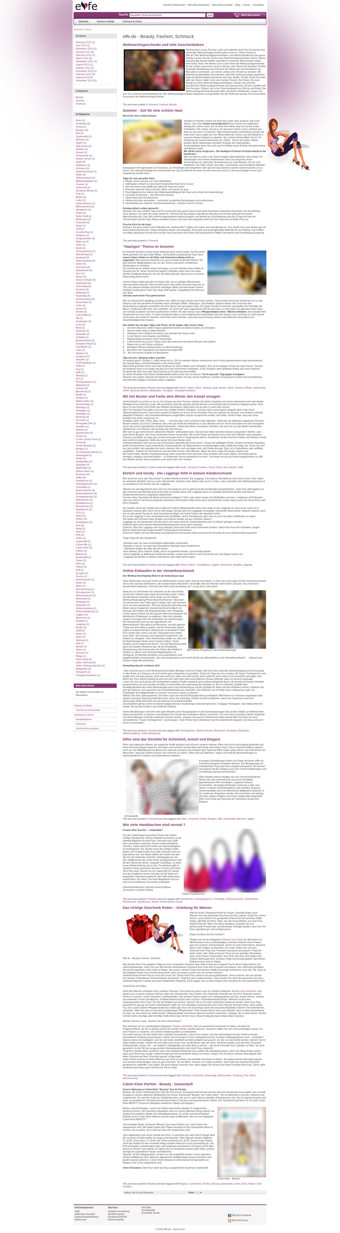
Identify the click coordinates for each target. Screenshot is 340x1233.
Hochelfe (80, 420)
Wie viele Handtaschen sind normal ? (154, 825)
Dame (179, 901)
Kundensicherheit (117, 1216)
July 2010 (81, 45)
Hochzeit (80, 289)
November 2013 (84, 80)
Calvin (237, 1183)
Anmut (203, 818)
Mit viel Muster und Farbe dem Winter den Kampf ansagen (171, 396)
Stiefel (79, 458)
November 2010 (84, 48)
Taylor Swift (82, 216)
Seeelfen (80, 426)
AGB (77, 1211)
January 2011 (83, 52)
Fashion (163, 104)
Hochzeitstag (83, 404)
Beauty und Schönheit (244, 991)
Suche (123, 14)
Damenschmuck (84, 171)
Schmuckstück (83, 299)
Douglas (127, 1186)
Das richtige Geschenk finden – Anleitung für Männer (167, 908)
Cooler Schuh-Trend (87, 439)
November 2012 (84, 71)
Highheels (81, 165)
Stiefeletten (82, 468)
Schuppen (168, 390)
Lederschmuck (83, 203)
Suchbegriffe (148, 1210)
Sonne (182, 387)
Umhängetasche (203, 899)
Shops (79, 276)
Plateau (80, 429)
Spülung (207, 387)
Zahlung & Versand (85, 1214)
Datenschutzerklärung (86, 1216)
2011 (78, 512)
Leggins (215, 564)
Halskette (81, 334)
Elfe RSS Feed (240, 1220)
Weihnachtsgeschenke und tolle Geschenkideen (163, 45)
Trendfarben (203, 564)
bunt (225, 467)
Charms (80, 184)
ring (78, 369)
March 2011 (82, 58)
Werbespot (81, 219)
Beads (79, 197)
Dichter (79, 311)
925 (78, 378)
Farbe (219, 467)
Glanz (198, 387)
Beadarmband (83, 340)
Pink (78, 534)
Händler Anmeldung (118, 1211)
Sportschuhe (82, 432)
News (88, 29)
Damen (80, 152)
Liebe (79, 305)
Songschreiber (83, 238)
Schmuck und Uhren (232, 939)
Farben (191, 564)
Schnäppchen (187, 730)
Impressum (80, 1219)
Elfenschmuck (83, 206)
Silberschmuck (83, 177)
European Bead (84, 343)
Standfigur (81, 413)
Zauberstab (229, 818)
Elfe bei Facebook (241, 1215)
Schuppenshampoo (185, 390)
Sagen (250, 818)
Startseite (79, 29)
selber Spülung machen (135, 390)
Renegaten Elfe (84, 423)
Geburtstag (210, 1075)
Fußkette (80, 337)
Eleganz (212, 818)
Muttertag (81, 292)
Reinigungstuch (84, 381)
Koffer (79, 477)
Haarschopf (259, 387)
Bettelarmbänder (85, 181)
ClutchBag (219, 899)
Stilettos (80, 149)
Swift (78, 228)
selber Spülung (84, 662)
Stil (77, 318)
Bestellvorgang (116, 1214)
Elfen (184, 818)
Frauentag (81, 295)
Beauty (173, 104)
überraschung (130, 1078)
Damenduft (226, 1183)
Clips (78, 350)
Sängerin (81, 235)
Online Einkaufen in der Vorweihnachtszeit (158, 571)
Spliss (230, 387)
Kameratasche (83, 490)
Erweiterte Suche (150, 1213)
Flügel (79, 213)
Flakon (252, 1183)
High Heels (82, 146)
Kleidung (237, 1075)
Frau (246, 1075)
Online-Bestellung (150, 733)
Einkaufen (243, 730)
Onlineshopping (131, 733)
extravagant (82, 455)
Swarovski (81, 187)
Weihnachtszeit (204, 730)
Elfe (220, 818)
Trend (211, 467)
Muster (232, 467)
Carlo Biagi (82, 315)
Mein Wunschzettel (222, 5)
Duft (259, 1183)
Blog (237, 5)
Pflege (248, 387)
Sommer (239, 387)
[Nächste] (201, 1192)
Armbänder (82, 321)
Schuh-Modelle (84, 445)
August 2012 (82, 64)
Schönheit (193, 818)
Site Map (146, 1207)
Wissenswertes (116, 1219)
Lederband (82, 283)
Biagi (78, 327)
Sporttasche (143, 901)
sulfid (78, 366)
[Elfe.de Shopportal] (86, 6)
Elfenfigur (81, 407)
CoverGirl (81, 222)
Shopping (231, 730)
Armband (81, 257)
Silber (79, 174)
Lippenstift (81, 541)
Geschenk (197, 1075)
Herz (78, 273)
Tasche (155, 901)
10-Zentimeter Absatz (87, 452)
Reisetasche (129, 901)
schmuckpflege (84, 362)
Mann (253, 1075)
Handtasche (186, 899)
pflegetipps (155, 390)
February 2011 (83, 55)
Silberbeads (82, 270)
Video (79, 244)
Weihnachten (224, 1075)
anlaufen (80, 359)
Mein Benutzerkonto (198, 5)
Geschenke (82, 302)
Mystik (79, 394)
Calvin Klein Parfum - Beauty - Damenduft (158, 1084)
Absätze (80, 448)
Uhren (79, 264)
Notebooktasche (84, 493)
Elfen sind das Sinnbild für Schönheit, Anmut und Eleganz (171, 739)
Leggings (247, 564)
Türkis (79, 538)
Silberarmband (84, 260)
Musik (79, 248)
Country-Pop (82, 232)
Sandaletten (82, 461)
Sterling (80, 375)
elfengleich (82, 209)
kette (78, 372)
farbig (79, 528)
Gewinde (80, 330)
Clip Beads (82, 346)
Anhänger (81, 410)
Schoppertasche (234, 899)
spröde (222, 387)
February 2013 (83, 74)
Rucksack (81, 474)
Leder (79, 200)
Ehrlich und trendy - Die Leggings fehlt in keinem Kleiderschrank (177, 473)
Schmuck (153, 104)
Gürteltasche (251, 899)
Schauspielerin (84, 251)
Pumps (79, 436)
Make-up (80, 241)
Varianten (81, 464)
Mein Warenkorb (250, 15)
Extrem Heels (83, 471)
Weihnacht (219, 730)
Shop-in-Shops (84, 279)
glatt (215, 387)
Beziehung (81, 391)
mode (183, 467)
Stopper (80, 353)
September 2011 (84, 61)
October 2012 (83, 68)
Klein (244, 1183)
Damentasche (167, 901)
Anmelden (258, 5)
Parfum (207, 1183)
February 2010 (83, 42)
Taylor (79, 225)
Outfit (240, 467)
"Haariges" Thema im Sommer (148, 247)
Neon (79, 531)
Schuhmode (82, 155)
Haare (190, 387)
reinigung (81, 356)
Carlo (79, 324)
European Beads (85, 190)
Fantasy (80, 397)
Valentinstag (82, 254)
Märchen (241, 818)
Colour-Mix (82, 544)
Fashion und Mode (182, 1026)
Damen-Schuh (83, 158)
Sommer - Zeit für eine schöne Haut (152, 110)
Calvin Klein (195, 1183)
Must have (226, 564)
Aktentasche (82, 499)
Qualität (237, 564)
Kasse (246, 5)
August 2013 (82, 77)
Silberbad (81, 385)
